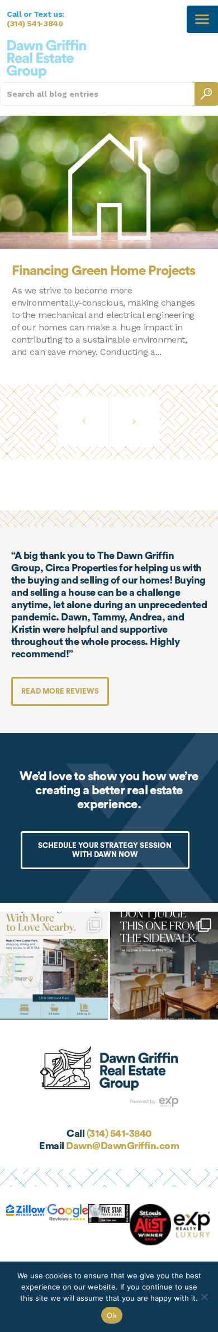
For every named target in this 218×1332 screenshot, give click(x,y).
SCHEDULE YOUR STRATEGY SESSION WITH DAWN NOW (105, 850)
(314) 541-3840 (35, 23)
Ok (112, 1315)
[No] (204, 1296)
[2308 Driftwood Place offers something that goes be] (54, 966)
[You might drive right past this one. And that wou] (164, 966)
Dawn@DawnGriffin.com (122, 1146)
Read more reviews (60, 691)
